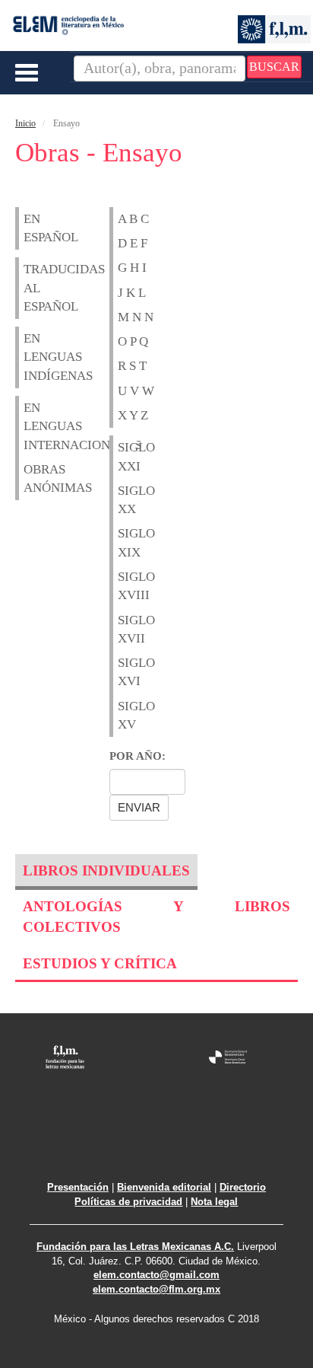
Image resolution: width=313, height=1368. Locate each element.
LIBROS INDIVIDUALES (106, 871)
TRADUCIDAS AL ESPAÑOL (33, 288)
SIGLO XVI (127, 671)
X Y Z (133, 415)
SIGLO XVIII (127, 585)
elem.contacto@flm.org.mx (156, 1289)
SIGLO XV (127, 715)
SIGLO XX (127, 499)
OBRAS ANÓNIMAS (33, 478)
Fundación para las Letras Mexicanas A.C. (135, 1246)
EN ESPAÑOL (33, 228)
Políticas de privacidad (128, 1201)
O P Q (133, 341)
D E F (132, 243)
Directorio (243, 1187)
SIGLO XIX (127, 542)
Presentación (78, 1187)
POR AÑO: (137, 756)
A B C (133, 219)
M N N (135, 317)
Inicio (25, 123)
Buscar (274, 66)
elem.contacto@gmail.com (156, 1274)
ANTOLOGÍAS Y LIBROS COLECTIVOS (156, 916)
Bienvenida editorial (164, 1187)
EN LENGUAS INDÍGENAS (33, 357)
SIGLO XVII (127, 629)
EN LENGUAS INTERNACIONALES (33, 426)
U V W (136, 391)
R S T (132, 366)
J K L (132, 292)
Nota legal (214, 1201)
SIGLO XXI (127, 456)
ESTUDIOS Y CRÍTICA (100, 963)
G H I (132, 267)
